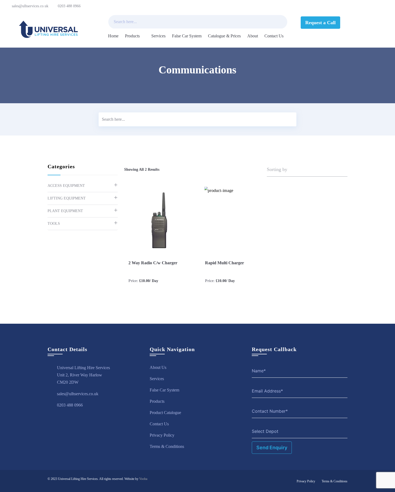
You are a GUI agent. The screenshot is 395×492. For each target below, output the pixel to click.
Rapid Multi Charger (224, 263)
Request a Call (320, 22)
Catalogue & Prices (224, 36)
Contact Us (273, 36)
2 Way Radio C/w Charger (152, 263)
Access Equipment (66, 186)
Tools (54, 224)
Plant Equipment (65, 211)
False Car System (187, 36)
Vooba (143, 479)
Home (113, 36)
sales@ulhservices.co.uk (30, 6)
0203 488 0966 (69, 6)
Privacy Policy (162, 435)
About (252, 36)
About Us (158, 367)
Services (158, 36)
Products (132, 36)
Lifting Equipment (67, 198)
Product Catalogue (165, 412)
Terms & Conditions (167, 446)
